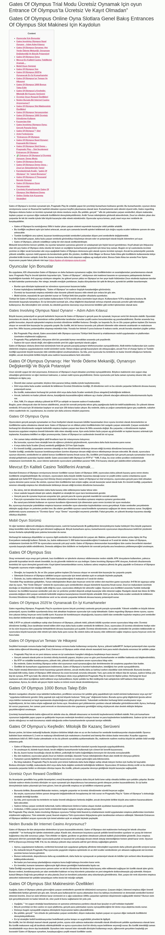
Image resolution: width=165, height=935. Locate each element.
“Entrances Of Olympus (27, 137)
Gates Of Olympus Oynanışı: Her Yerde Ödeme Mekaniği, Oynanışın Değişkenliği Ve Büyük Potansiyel (33, 51)
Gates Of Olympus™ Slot (28, 131)
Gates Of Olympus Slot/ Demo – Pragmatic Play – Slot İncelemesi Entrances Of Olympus (32, 149)
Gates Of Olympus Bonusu (29, 162)
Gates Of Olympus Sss (27, 69)
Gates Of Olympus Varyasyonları (32, 112)
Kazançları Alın (23, 122)
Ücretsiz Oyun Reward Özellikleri (32, 97)
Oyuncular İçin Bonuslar (28, 38)
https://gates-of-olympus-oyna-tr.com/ (67, 260)
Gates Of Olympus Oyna (28, 57)
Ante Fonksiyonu (24, 134)
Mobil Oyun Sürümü (26, 66)
